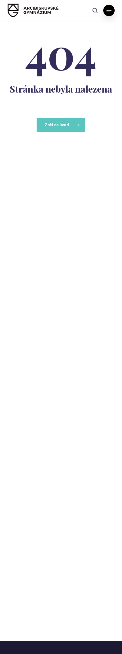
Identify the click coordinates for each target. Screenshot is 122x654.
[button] (109, 10)
